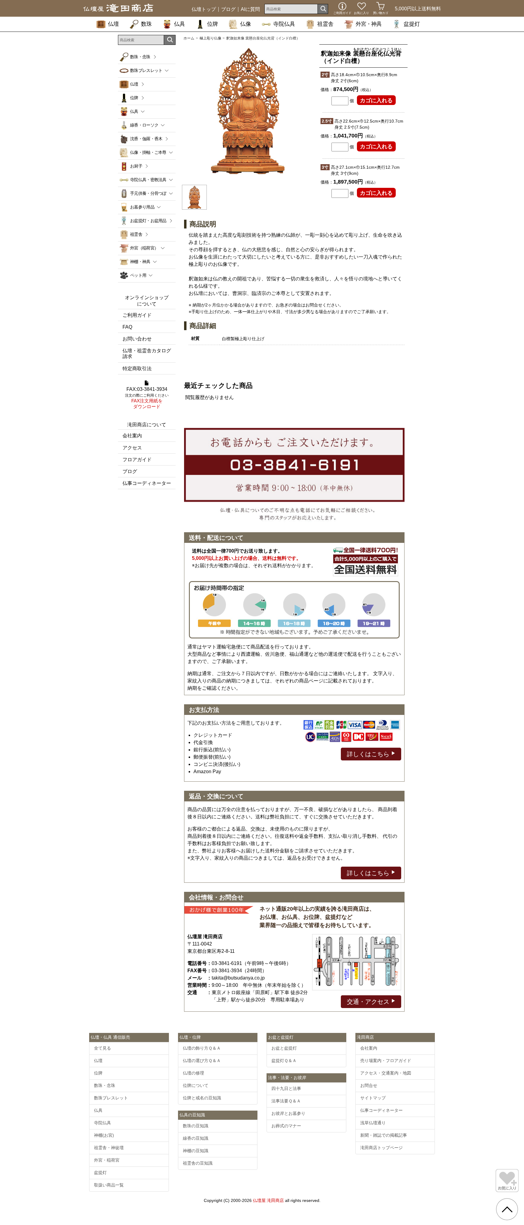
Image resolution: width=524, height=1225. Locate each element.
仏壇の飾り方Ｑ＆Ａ (202, 1048)
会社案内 (132, 435)
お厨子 (136, 166)
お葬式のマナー (286, 1125)
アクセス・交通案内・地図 (385, 1073)
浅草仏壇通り (373, 1122)
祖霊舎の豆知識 (198, 1163)
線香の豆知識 (195, 1138)
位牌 (212, 24)
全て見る (102, 1048)
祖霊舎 (325, 24)
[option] (248, 111)
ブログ (228, 9)
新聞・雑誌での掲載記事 (383, 1135)
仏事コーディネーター (147, 483)
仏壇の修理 (193, 1073)
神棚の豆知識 (195, 1150)
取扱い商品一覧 (109, 1185)
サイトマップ (373, 1097)
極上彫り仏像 (210, 38)
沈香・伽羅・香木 (146, 138)
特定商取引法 (137, 368)
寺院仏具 (284, 24)
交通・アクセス (369, 1001)
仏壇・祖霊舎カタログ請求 (147, 353)
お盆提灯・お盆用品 (148, 220)
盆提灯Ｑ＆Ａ (284, 1060)
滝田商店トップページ (381, 1147)
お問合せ (368, 1085)
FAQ (127, 327)
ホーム (188, 38)
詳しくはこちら (369, 754)
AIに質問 (250, 9)
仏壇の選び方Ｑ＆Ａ (202, 1060)
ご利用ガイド (137, 315)
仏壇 (113, 24)
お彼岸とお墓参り (288, 1113)
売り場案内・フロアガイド (385, 1060)
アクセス (132, 447)
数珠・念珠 (140, 56)
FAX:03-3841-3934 (147, 398)
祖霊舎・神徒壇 (109, 1147)
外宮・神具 (368, 24)
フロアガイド (137, 459)
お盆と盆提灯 (284, 1048)
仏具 (179, 24)
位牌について (195, 1085)
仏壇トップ (204, 9)
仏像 (245, 24)
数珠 (146, 24)
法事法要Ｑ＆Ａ (286, 1100)
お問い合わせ (137, 338)
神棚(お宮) (104, 1135)
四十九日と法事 (286, 1088)
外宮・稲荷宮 (106, 1160)
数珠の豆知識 (195, 1125)
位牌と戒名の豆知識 (202, 1097)
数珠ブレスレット (111, 1097)
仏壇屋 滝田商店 (268, 1200)
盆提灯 (412, 24)
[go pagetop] (507, 1209)
